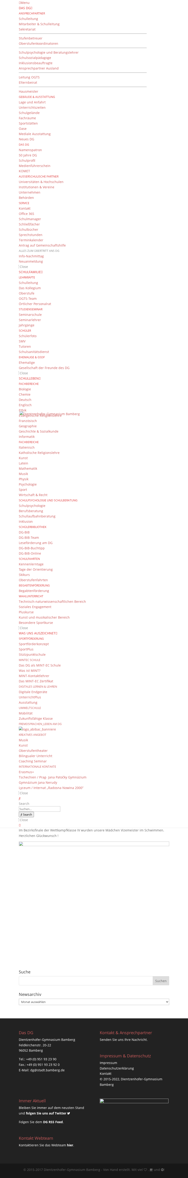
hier (70, 1145)
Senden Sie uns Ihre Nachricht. (124, 1039)
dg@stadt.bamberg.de (47, 1070)
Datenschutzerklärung (117, 1068)
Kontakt (105, 1073)
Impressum (108, 1063)
